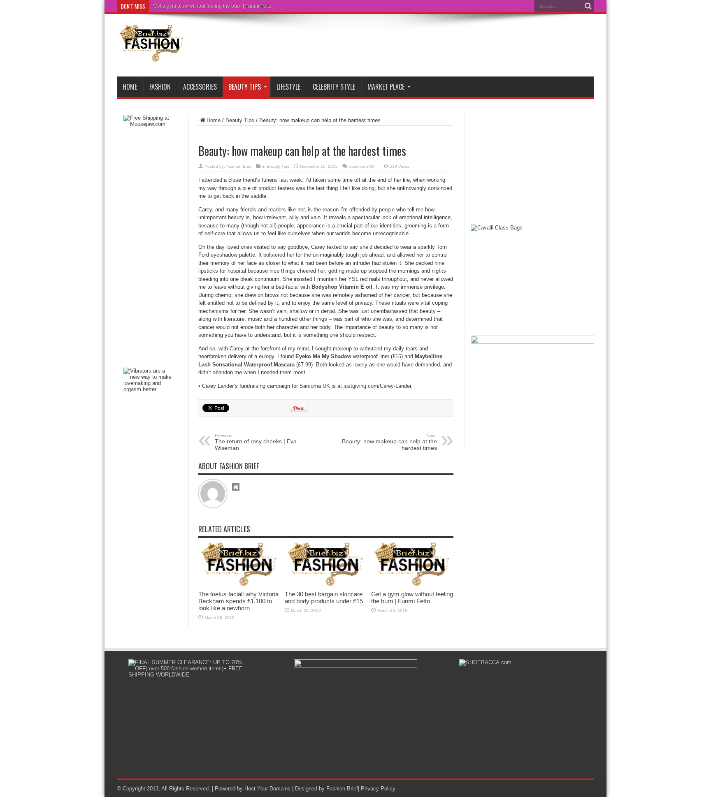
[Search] (588, 6)
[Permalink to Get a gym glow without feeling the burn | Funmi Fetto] (412, 585)
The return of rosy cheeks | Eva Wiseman (256, 442)
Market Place (385, 87)
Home (130, 87)
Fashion (160, 87)
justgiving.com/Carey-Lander (377, 386)
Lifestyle (288, 87)
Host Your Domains (267, 788)
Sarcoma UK (315, 386)
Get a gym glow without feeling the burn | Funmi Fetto (212, 6)
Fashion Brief (238, 166)
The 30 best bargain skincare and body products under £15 (324, 598)
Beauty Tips (244, 87)
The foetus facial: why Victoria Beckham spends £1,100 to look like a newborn (238, 601)
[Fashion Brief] (152, 56)
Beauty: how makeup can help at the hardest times (389, 442)
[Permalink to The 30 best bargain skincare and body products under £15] (326, 585)
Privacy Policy (378, 788)
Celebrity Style (334, 87)
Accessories (200, 87)
